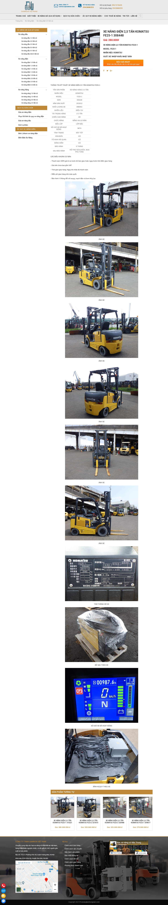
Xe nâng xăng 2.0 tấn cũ (29, 100)
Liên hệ (134, 16)
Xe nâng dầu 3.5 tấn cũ (29, 51)
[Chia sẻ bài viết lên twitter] (107, 71)
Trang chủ (21, 16)
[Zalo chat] (3, 890)
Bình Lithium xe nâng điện (28, 133)
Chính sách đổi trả (71, 859)
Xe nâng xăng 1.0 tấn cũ (29, 93)
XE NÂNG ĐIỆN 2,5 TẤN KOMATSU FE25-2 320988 (114, 821)
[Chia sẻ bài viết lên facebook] (104, 71)
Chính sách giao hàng (73, 862)
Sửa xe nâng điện (24, 112)
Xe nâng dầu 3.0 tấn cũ (29, 47)
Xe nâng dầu (23, 34)
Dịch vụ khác (23, 125)
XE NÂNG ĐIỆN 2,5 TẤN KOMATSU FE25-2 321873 (88, 821)
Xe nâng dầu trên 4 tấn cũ (30, 54)
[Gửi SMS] (3, 896)
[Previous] (50, 814)
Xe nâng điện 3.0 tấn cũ (29, 85)
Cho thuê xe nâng (112, 16)
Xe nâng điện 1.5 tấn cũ (29, 72)
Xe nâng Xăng (23, 90)
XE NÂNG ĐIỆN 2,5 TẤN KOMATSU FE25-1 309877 (140, 821)
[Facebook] (3, 901)
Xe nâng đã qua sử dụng (49, 16)
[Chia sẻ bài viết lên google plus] (111, 71)
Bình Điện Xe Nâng (25, 138)
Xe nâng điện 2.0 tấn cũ (29, 78)
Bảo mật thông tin (71, 855)
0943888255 (117, 8)
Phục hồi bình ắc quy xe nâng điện (31, 116)
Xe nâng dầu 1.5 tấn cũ (29, 38)
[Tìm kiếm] (140, 16)
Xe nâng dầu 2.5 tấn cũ (29, 44)
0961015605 (117, 5)
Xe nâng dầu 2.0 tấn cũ (29, 41)
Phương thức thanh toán (74, 865)
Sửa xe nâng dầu (24, 121)
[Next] (152, 814)
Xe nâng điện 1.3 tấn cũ (29, 65)
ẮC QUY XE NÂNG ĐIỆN (92, 16)
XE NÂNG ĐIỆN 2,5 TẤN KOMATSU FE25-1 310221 (62, 821)
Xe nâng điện (29, 21)
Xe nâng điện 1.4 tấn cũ (29, 69)
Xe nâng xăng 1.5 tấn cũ (29, 96)
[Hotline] (3, 885)
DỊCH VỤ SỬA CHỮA (71, 16)
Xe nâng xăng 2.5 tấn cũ (29, 103)
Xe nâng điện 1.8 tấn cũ (29, 75)
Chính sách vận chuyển (73, 849)
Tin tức (126, 16)
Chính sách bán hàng (72, 845)
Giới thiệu (31, 16)
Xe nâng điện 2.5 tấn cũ (45, 21)
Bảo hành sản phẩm (72, 852)
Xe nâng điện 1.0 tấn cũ (29, 62)
